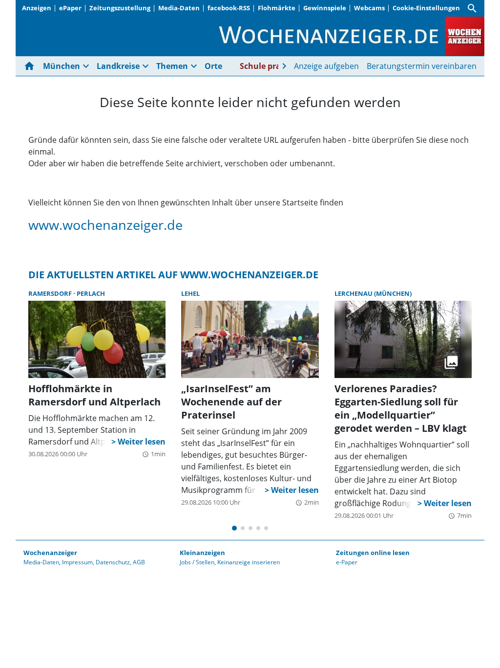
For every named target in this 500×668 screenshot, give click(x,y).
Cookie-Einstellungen (426, 7)
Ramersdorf (50, 293)
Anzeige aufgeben (326, 66)
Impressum (77, 562)
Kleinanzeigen (202, 552)
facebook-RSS (229, 7)
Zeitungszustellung (119, 7)
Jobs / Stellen (197, 562)
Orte (213, 66)
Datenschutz (113, 562)
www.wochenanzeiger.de (105, 225)
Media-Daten (179, 7)
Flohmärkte (276, 7)
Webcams (369, 7)
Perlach (91, 293)
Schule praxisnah (273, 66)
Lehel (190, 293)
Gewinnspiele (324, 7)
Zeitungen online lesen (373, 552)
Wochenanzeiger (50, 552)
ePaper (70, 7)
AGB (139, 562)
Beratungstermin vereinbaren (422, 66)
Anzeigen (36, 7)
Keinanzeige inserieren (248, 562)
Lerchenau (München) (373, 293)
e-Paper (346, 562)
